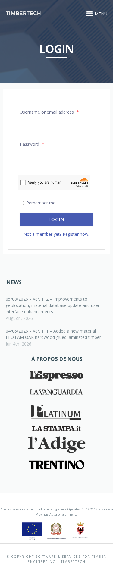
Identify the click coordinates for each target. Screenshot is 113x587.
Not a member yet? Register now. (56, 234)
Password (32, 144)
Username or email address (49, 112)
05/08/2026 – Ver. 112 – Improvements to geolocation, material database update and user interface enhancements (52, 305)
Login (56, 219)
